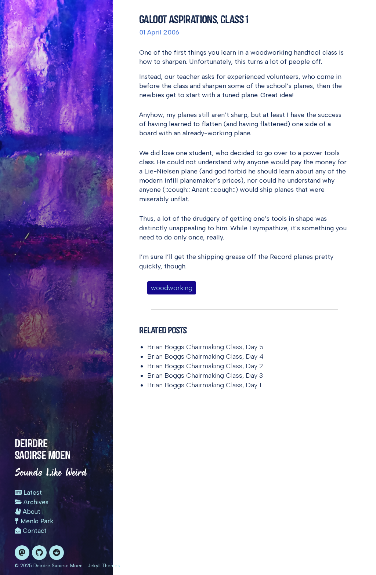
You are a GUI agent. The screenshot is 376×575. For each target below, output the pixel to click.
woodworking (171, 288)
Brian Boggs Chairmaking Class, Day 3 (205, 375)
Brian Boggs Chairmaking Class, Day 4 (205, 356)
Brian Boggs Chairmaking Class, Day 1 (204, 385)
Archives (35, 502)
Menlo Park (36, 521)
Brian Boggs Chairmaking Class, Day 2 (205, 366)
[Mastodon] (22, 552)
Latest (32, 492)
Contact (34, 530)
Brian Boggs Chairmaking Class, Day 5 (205, 347)
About (30, 511)
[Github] (39, 552)
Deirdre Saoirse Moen (42, 449)
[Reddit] (56, 552)
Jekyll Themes (104, 565)
